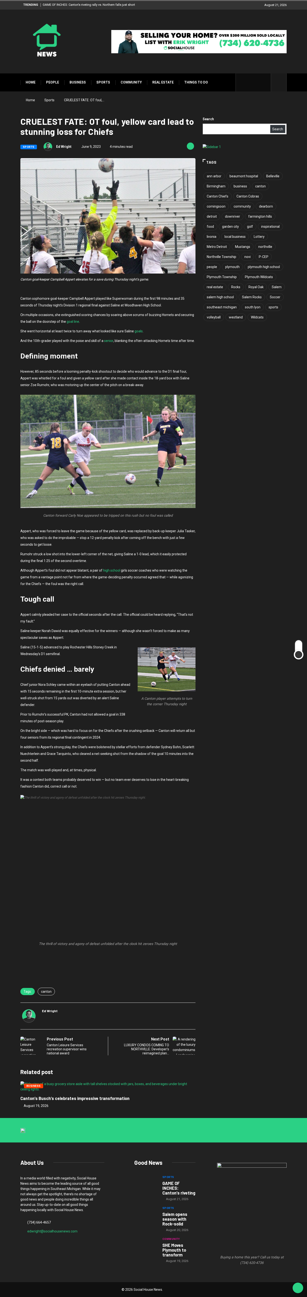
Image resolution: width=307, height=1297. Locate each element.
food (210, 226)
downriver (232, 216)
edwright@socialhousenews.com (52, 1231)
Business (78, 82)
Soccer (275, 297)
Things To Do (196, 82)
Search (208, 119)
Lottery (259, 237)
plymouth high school (264, 267)
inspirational (270, 226)
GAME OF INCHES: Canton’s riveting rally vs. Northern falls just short (89, 4)
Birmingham (216, 186)
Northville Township (221, 257)
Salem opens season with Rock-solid (174, 1219)
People (52, 82)
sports (273, 307)
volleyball (214, 317)
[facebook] (242, 82)
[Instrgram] (257, 82)
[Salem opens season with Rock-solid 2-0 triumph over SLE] (146, 1216)
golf (250, 226)
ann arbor (214, 176)
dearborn (266, 206)
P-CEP (263, 257)
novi (247, 257)
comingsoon (216, 206)
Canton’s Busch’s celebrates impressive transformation (75, 1098)
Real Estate (163, 82)
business (240, 186)
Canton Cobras (247, 196)
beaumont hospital (244, 176)
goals (139, 331)
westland (236, 317)
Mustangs (242, 247)
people (212, 267)
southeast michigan (222, 307)
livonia (211, 237)
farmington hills (260, 216)
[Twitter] (249, 82)
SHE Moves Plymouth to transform (174, 1250)
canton (46, 991)
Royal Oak (256, 287)
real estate (215, 287)
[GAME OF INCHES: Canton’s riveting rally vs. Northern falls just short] (146, 1185)
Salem (277, 287)
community (242, 206)
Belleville (272, 176)
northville (265, 247)
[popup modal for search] (279, 82)
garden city (230, 226)
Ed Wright (63, 147)
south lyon (252, 307)
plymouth (232, 267)
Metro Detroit (217, 247)
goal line (73, 321)
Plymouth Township (222, 277)
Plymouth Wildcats (259, 277)
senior (108, 341)
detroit (212, 216)
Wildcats (257, 317)
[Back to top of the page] (297, 1288)
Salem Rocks (252, 297)
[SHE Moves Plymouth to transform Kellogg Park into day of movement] (146, 1246)
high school (111, 570)
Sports (103, 82)
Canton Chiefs (217, 196)
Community (131, 82)
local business (235, 237)
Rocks (235, 287)
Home (30, 82)
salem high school (220, 297)
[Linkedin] (264, 82)
